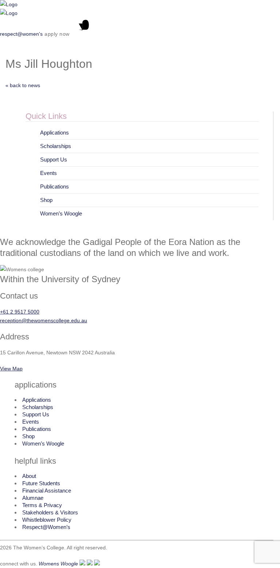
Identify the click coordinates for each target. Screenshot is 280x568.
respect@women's (21, 34)
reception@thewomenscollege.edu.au (43, 320)
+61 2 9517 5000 (19, 312)
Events (48, 173)
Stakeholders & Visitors (50, 512)
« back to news (22, 85)
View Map (11, 368)
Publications (54, 186)
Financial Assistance (46, 490)
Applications (54, 132)
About (29, 476)
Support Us (53, 159)
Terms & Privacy (42, 505)
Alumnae (32, 498)
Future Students (41, 483)
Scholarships (55, 146)
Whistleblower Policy (46, 520)
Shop (46, 200)
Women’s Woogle (61, 213)
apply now (57, 34)
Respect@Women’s (46, 527)
